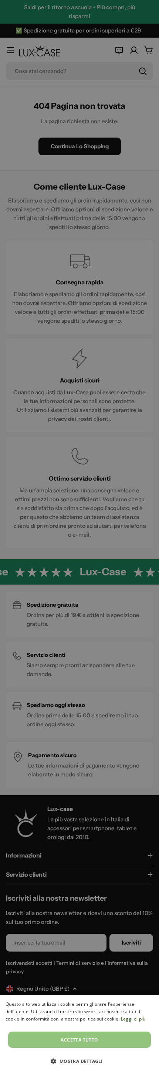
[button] (79, 1061)
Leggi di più (133, 1019)
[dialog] (79, 1034)
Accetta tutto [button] (79, 1040)
